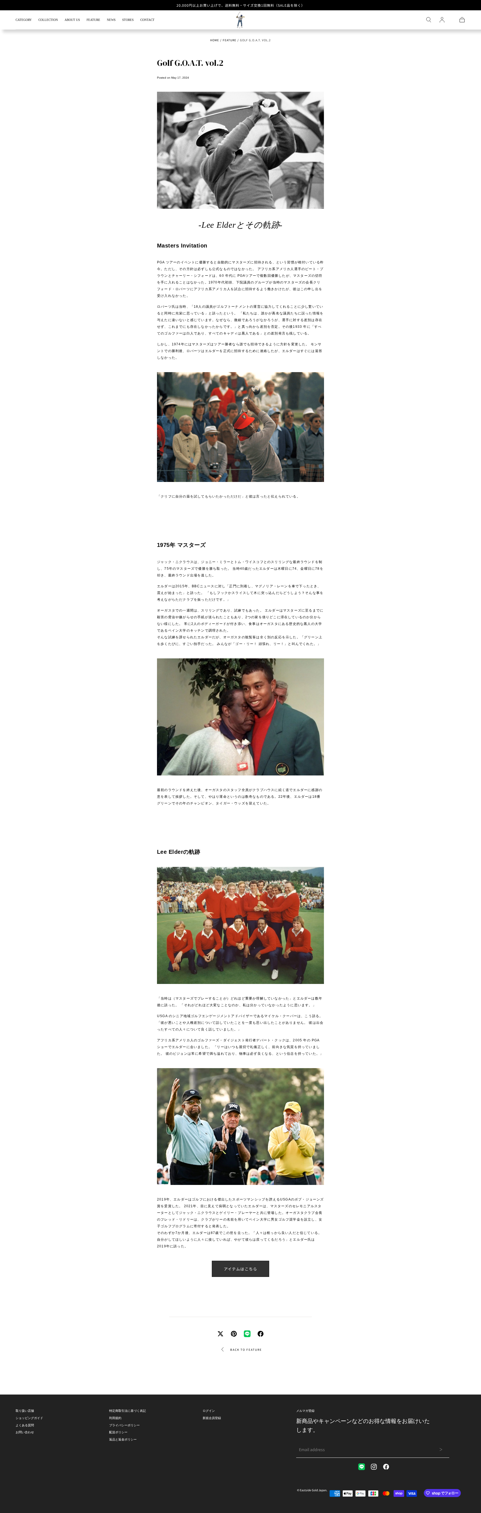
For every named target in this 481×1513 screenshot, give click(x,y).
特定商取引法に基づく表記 (127, 1410)
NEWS (111, 19)
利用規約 (115, 1418)
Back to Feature (246, 1349)
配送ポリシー (118, 1432)
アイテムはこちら (240, 1269)
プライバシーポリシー (124, 1425)
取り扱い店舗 (25, 1410)
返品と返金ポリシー (123, 1439)
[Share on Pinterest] (234, 1334)
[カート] (462, 19)
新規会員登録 (212, 1418)
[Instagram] (374, 1467)
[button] (428, 19)
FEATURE (93, 19)
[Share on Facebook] (260, 1334)
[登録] (442, 19)
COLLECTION (48, 19)
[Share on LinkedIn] (247, 1334)
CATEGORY (24, 19)
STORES (128, 19)
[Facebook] (386, 1467)
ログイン (209, 1410)
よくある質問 (25, 1425)
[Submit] (441, 1449)
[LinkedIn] (361, 1467)
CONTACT (147, 19)
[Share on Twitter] (220, 1334)
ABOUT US (72, 19)
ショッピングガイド (29, 1418)
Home (214, 40)
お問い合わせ (25, 1432)
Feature (229, 40)
